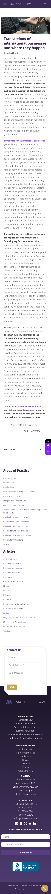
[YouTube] (30, 823)
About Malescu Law (25, 779)
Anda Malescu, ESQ (25, 783)
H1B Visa (7, 595)
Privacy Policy (19, 889)
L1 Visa (6, 613)
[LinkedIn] (34, 823)
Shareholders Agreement (14, 626)
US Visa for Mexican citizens (15, 531)
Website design (28, 885)
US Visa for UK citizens (13, 540)
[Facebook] (21, 823)
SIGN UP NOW (25, 852)
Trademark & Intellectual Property (25, 738)
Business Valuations (26, 730)
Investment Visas (25, 749)
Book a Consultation (25, 794)
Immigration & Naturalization (16, 604)
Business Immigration (12, 568)
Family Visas (8, 487)
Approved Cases (10, 559)
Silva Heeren (39, 885)
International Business (13, 608)
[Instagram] (16, 823)
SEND (12, 687)
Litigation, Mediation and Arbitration (19, 617)
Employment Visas (11, 483)
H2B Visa (7, 599)
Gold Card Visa (25, 771)
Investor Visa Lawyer (12, 496)
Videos (6, 544)
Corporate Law (9, 478)
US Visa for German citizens (15, 526)
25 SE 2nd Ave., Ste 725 (26, 804)
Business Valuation (11, 572)
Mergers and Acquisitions (14, 501)
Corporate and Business (13, 581)
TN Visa (6, 631)
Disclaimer (32, 889)
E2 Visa (6, 586)
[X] (25, 823)
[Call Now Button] (44, 888)
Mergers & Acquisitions (25, 727)
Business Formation (12, 563)
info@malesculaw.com (25, 818)
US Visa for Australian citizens (16, 517)
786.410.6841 (27, 811)
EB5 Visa (7, 590)
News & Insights (26, 790)
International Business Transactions (19, 492)
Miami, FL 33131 (25, 807)
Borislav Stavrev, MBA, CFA (25, 787)
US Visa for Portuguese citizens (17, 535)
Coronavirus (8, 577)
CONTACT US (25, 800)
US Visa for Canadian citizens (16, 522)
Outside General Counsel (14, 505)
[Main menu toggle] (45, 4)
